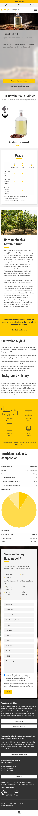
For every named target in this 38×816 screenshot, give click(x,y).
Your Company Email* (12, 620)
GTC (21, 803)
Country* (8, 635)
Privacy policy (13, 803)
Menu (19, 813)
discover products (19, 726)
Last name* (9, 615)
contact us (19, 777)
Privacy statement (22, 683)
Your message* (10, 661)
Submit (8, 692)
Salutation (9, 604)
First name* (9, 609)
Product (8, 655)
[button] (16, 145)
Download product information (19, 86)
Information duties (7, 806)
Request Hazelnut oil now (19, 81)
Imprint (3, 803)
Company (9, 630)
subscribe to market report (19, 330)
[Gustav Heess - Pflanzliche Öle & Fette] (10, 9)
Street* (8, 640)
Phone (8, 625)
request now (19, 721)
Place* (8, 651)
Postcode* (9, 646)
